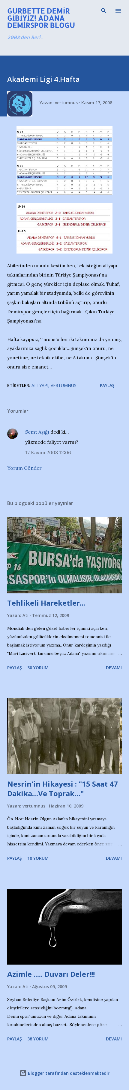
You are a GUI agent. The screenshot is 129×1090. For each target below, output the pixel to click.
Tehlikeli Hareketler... (46, 603)
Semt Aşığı (37, 432)
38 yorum (38, 1039)
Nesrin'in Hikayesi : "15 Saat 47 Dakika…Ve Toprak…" (62, 788)
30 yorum (38, 667)
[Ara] (103, 10)
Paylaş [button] (107, 385)
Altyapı (40, 385)
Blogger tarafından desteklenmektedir (68, 1073)
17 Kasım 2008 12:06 (48, 452)
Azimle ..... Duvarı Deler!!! (51, 974)
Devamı (114, 667)
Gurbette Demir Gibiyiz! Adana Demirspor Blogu (41, 18)
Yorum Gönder (24, 468)
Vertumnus (63, 385)
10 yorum (38, 858)
